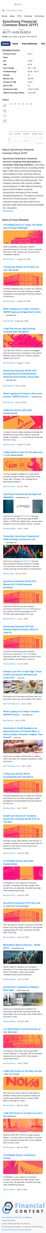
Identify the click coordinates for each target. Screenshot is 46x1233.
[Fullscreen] (5, 116)
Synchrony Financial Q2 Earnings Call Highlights (22, 496)
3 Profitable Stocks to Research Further (19, 1156)
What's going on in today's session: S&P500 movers (21, 713)
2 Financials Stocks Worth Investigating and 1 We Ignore (18, 775)
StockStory (10, 259)
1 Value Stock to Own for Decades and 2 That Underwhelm (22, 454)
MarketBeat (11, 528)
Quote (5, 43)
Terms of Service (24, 1230)
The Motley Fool (13, 704)
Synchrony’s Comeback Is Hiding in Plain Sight (21, 988)
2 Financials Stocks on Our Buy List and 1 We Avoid (21, 268)
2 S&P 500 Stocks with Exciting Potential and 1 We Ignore (19, 330)
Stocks (4, 16)
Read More (8, 211)
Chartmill (9, 321)
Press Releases (29, 43)
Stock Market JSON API (12, 1217)
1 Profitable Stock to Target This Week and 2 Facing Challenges (22, 226)
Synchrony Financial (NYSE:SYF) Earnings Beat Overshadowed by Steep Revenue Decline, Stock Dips (21, 375)
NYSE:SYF (25, 516)
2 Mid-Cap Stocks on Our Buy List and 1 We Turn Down (22, 1072)
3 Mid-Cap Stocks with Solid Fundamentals (17, 411)
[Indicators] (5, 106)
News (12, 16)
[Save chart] (5, 121)
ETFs (19, 16)
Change (21, 29)
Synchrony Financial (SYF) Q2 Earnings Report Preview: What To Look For (20, 629)
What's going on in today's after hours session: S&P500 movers (23, 395)
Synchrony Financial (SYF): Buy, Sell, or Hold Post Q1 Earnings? (22, 904)
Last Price (6, 29)
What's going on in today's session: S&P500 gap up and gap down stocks (22, 312)
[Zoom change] (5, 111)
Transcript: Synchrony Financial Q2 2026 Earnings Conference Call (21, 539)
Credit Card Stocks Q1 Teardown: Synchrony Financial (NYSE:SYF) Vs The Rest (21, 819)
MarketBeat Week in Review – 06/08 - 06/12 (22, 946)
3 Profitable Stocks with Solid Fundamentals (18, 862)
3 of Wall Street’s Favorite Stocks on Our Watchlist (22, 1030)
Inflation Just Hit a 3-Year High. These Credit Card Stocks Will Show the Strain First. (22, 674)
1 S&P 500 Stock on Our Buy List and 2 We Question (22, 1114)
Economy (28, 16)
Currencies (39, 16)
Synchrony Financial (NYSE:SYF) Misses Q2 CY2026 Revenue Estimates (19, 584)
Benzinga (10, 574)
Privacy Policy (7, 1230)
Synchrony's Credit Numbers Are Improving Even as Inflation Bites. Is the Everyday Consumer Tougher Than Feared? (23, 733)
